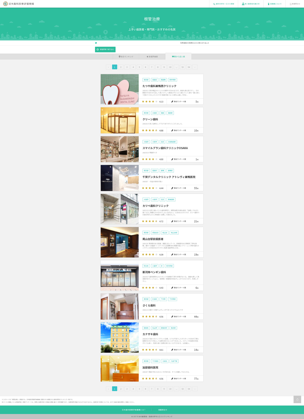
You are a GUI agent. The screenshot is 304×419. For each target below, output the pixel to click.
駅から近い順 (179, 56)
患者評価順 (153, 56)
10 (170, 67)
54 (189, 67)
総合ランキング (127, 56)
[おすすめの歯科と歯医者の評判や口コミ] (18, 4)
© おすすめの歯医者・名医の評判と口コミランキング (152, 416)
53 (183, 67)
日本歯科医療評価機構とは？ (134, 410)
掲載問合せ (162, 410)
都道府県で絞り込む (107, 49)
